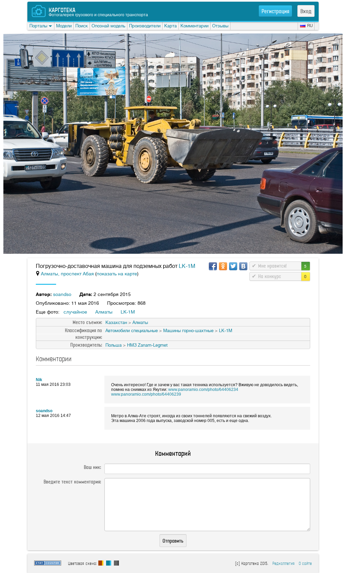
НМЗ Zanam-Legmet (147, 345)
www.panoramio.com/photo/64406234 (203, 389)
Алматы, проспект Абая (68, 273)
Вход (306, 11)
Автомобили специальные (131, 330)
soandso (62, 294)
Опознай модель (108, 25)
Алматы (104, 312)
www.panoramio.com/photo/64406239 (146, 394)
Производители (144, 25)
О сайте (305, 563)
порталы (38, 25)
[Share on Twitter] (233, 266)
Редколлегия (283, 563)
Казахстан (116, 322)
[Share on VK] (243, 266)
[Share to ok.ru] (223, 266)
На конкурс (269, 276)
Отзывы (220, 25)
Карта (170, 25)
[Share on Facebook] (213, 266)
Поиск (81, 25)
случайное (75, 312)
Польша (113, 345)
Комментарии (194, 25)
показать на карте (117, 273)
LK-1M (187, 266)
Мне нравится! (272, 266)
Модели (64, 25)
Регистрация (275, 11)
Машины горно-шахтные (188, 330)
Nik (39, 379)
